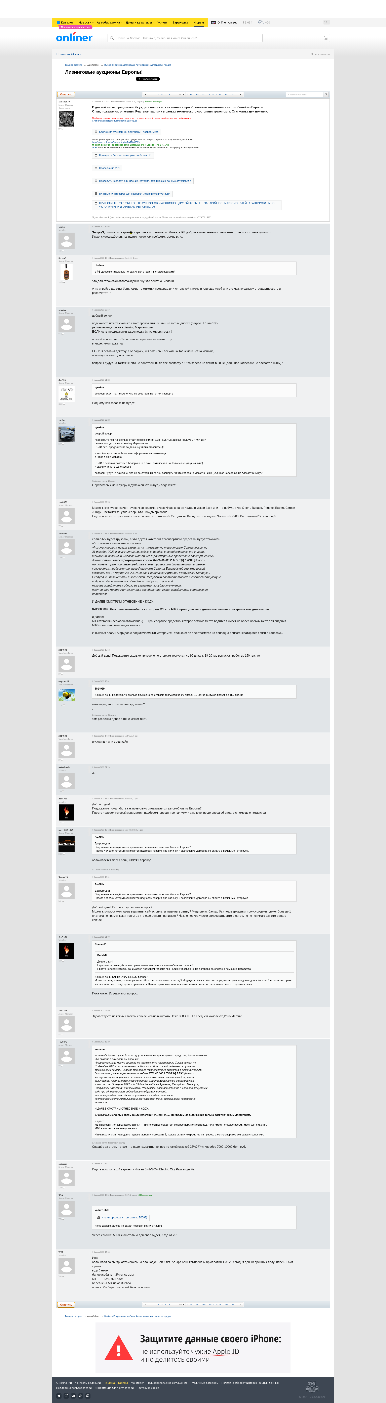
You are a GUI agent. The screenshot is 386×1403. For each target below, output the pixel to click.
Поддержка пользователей (74, 1388)
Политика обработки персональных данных (250, 1383)
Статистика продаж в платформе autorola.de (114, 121)
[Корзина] (326, 38)
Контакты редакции (88, 1383)
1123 (180, 94)
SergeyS (62, 258)
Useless (62, 227)
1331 (189, 94)
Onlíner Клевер (227, 22)
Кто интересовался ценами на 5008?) (124, 1217)
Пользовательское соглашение (167, 1383)
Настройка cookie (148, 1388)
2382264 (63, 1010)
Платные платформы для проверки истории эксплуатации (134, 193)
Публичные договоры (205, 1383)
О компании (64, 1383)
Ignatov (62, 310)
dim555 (62, 380)
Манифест (137, 1383)
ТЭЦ (61, 1252)
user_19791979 (66, 830)
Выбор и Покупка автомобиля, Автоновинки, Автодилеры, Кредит (137, 65)
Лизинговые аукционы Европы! (104, 72)
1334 (211, 94)
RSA (61, 1195)
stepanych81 (65, 681)
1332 (196, 94)
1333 (204, 94)
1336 (225, 94)
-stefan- (62, 420)
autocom (63, 533)
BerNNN (63, 798)
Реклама (109, 1383)
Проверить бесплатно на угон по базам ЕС (125, 155)
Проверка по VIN (109, 168)
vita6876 (63, 502)
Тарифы (123, 1383)
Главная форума (73, 65)
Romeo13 (63, 877)
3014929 (63, 650)
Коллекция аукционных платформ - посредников (128, 131)
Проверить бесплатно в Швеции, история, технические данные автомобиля (145, 180)
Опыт (95, 147)
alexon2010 (64, 101)
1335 (218, 94)
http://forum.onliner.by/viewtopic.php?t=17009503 (116, 142)
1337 (233, 94)
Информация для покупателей (114, 1388)
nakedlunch (64, 767)
